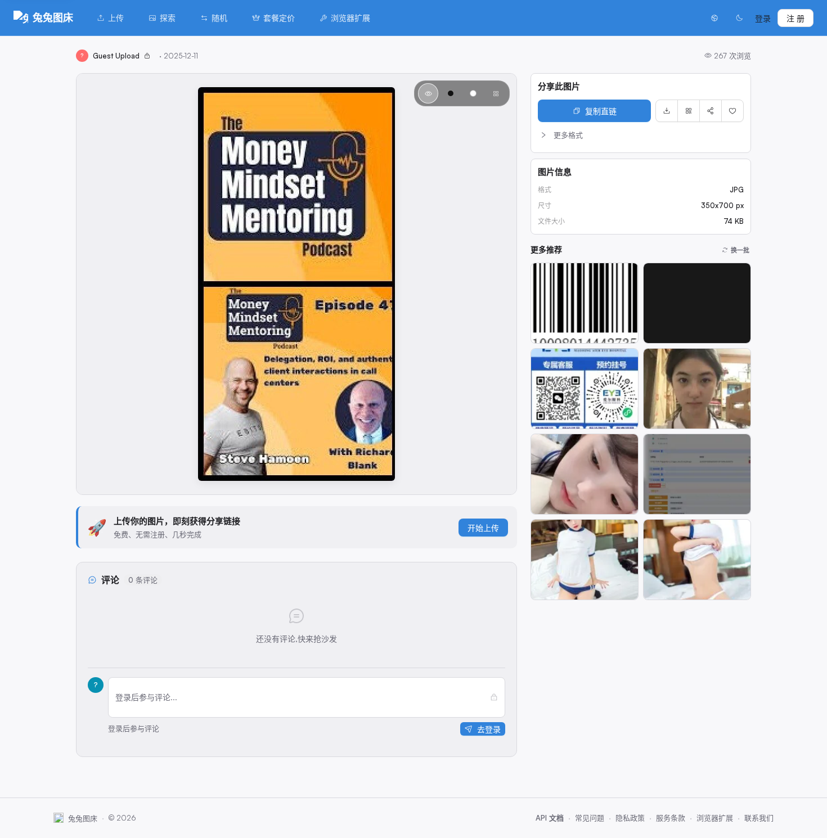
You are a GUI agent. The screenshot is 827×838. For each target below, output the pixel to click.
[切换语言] (714, 18)
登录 (763, 18)
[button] (641, 135)
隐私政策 (630, 817)
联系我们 (759, 817)
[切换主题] (739, 18)
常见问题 (589, 817)
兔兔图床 (53, 17)
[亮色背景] (473, 93)
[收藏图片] (732, 111)
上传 (116, 17)
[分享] (710, 111)
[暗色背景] (451, 93)
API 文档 (550, 817)
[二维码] (688, 111)
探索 (168, 17)
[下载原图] (666, 111)
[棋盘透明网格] (496, 93)
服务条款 (670, 817)
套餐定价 (279, 17)
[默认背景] (428, 93)
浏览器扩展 (350, 17)
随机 (219, 17)
